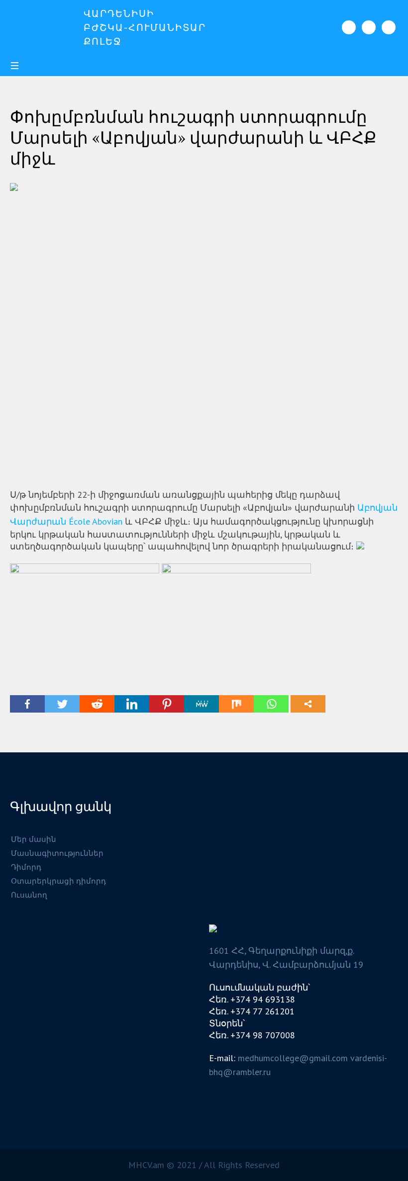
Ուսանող (29, 895)
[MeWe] (201, 704)
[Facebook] (349, 27)
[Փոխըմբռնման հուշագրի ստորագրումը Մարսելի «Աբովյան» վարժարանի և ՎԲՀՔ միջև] (204, 327)
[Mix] (236, 704)
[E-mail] (389, 27)
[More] (308, 704)
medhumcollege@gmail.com (293, 1058)
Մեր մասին (33, 839)
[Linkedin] (131, 704)
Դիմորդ (26, 867)
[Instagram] (369, 27)
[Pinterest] (166, 704)
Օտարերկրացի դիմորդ (58, 881)
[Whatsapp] (271, 704)
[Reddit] (97, 704)
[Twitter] (62, 704)
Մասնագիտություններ (57, 853)
